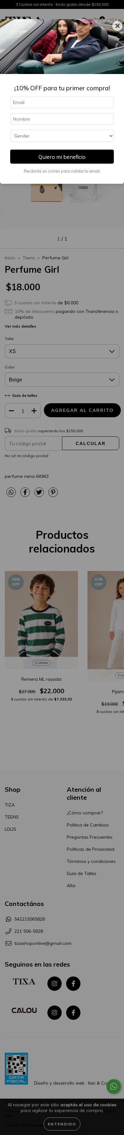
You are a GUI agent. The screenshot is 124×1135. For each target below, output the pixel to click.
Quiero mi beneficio (62, 156)
